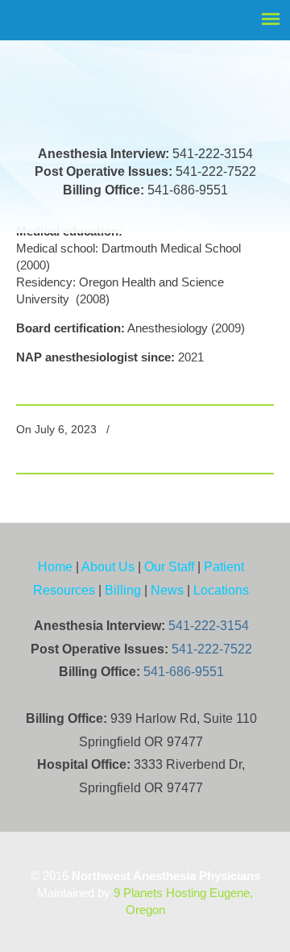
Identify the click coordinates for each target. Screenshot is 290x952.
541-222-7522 (212, 649)
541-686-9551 (183, 672)
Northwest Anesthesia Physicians (142, 68)
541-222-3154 (208, 626)
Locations (221, 590)
